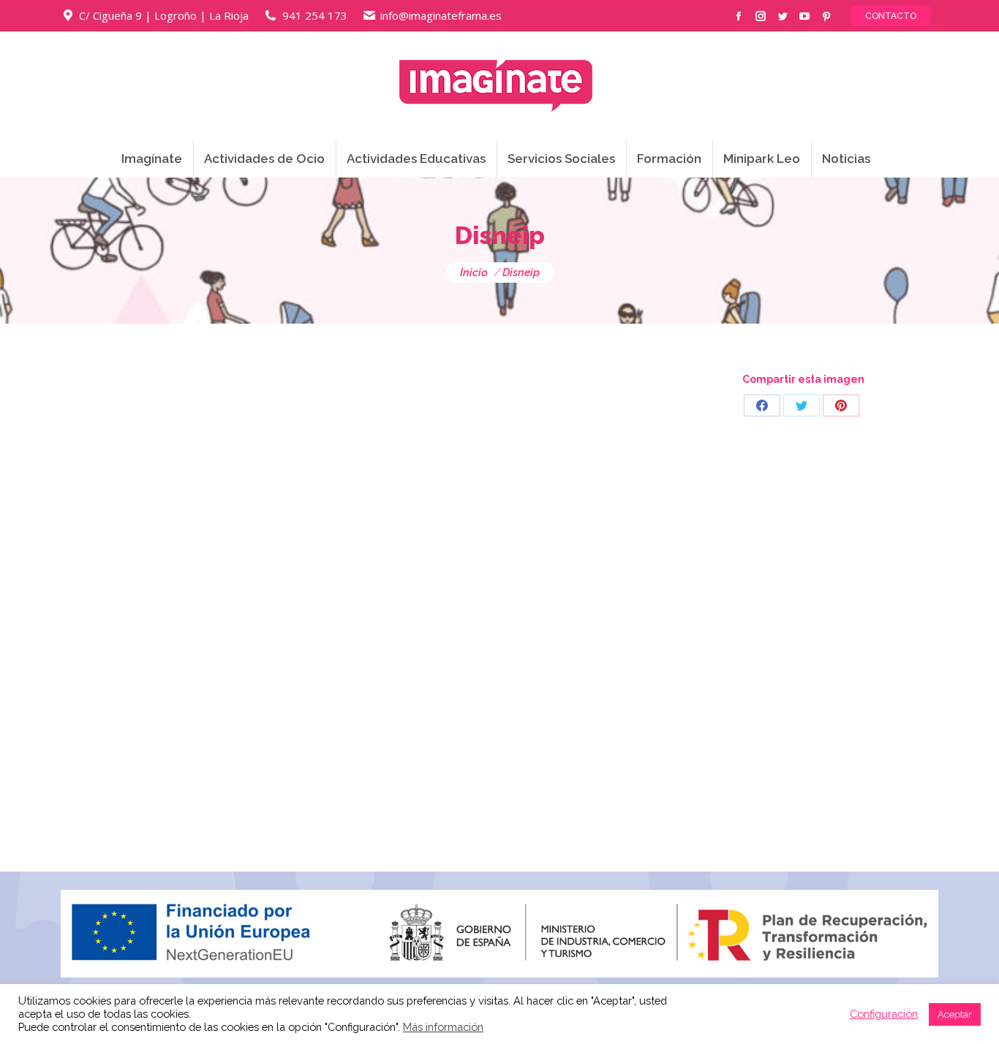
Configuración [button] (884, 1013)
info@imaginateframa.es (441, 15)
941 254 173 (314, 15)
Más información (443, 1027)
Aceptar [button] (955, 1014)
